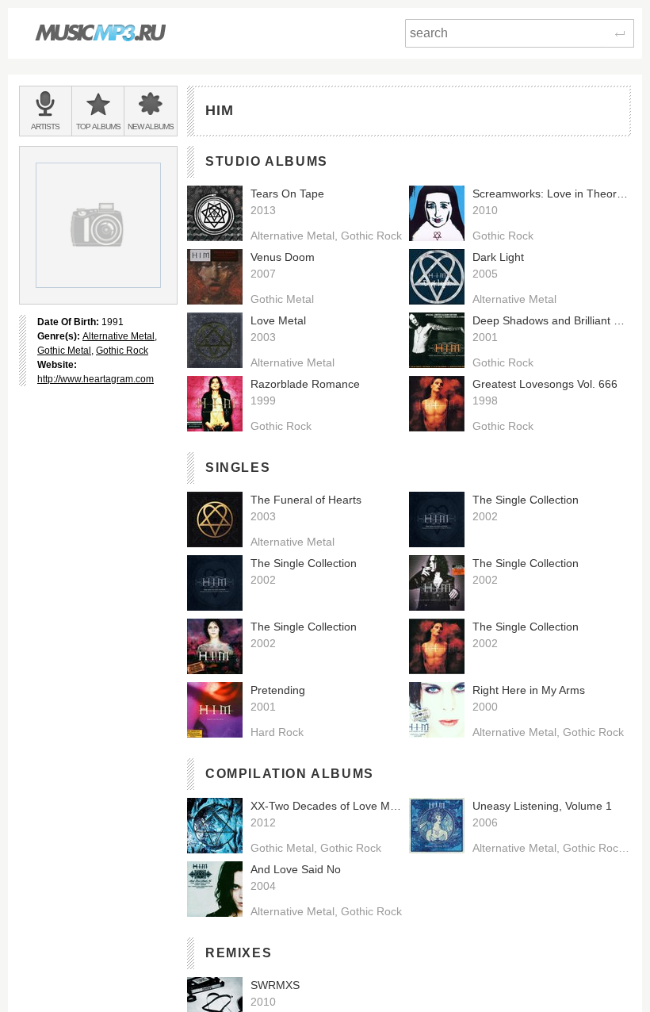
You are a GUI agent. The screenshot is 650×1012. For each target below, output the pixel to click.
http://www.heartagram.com (95, 379)
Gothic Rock (122, 350)
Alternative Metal (118, 336)
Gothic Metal (64, 350)
